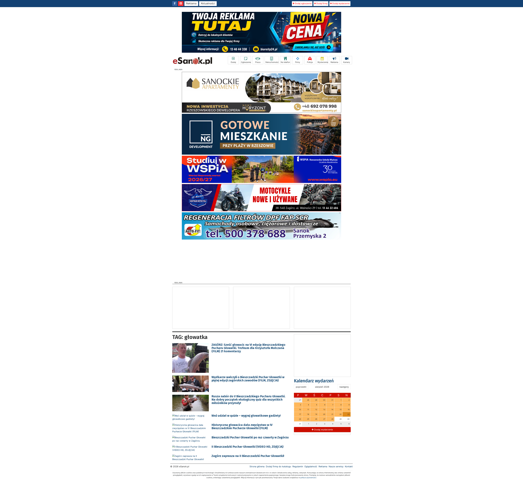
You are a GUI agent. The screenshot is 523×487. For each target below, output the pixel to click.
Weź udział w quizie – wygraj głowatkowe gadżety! (246, 415)
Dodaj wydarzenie (341, 3)
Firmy (297, 62)
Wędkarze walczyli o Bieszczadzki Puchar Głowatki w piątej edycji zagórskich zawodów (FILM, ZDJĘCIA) (248, 378)
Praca (257, 62)
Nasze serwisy (336, 466)
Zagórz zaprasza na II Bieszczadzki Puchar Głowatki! (248, 456)
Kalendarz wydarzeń (314, 380)
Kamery (346, 62)
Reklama (191, 3)
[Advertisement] (261, 260)
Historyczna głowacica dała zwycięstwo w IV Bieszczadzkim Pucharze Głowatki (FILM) (242, 426)
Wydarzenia (322, 62)
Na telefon (285, 62)
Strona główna (257, 466)
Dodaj (233, 62)
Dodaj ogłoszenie (303, 3)
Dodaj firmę (322, 3)
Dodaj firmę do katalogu (278, 466)
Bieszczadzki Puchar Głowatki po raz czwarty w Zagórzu (250, 437)
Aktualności (208, 3)
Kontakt (349, 466)
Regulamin (297, 466)
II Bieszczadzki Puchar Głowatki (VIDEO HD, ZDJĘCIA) (247, 446)
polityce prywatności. (308, 478)
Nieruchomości (272, 62)
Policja (310, 62)
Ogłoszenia (246, 62)
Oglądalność (310, 466)
